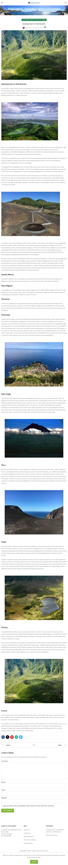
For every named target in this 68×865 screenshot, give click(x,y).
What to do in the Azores (32, 12)
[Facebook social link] (3, 737)
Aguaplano (28, 28)
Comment (5, 761)
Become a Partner (52, 835)
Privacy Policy (28, 843)
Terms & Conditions (30, 840)
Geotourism (46, 12)
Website (4, 798)
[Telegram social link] (21, 737)
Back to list (34, 745)
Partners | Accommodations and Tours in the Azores (55, 830)
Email (3, 790)
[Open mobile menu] (2, 2)
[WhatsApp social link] (16, 737)
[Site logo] (34, 2)
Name (3, 782)
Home (20, 12)
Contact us (27, 833)
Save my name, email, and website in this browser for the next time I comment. (28, 806)
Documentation (28, 836)
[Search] (66, 2)
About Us (27, 830)
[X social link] (7, 737)
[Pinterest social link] (12, 737)
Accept (34, 861)
